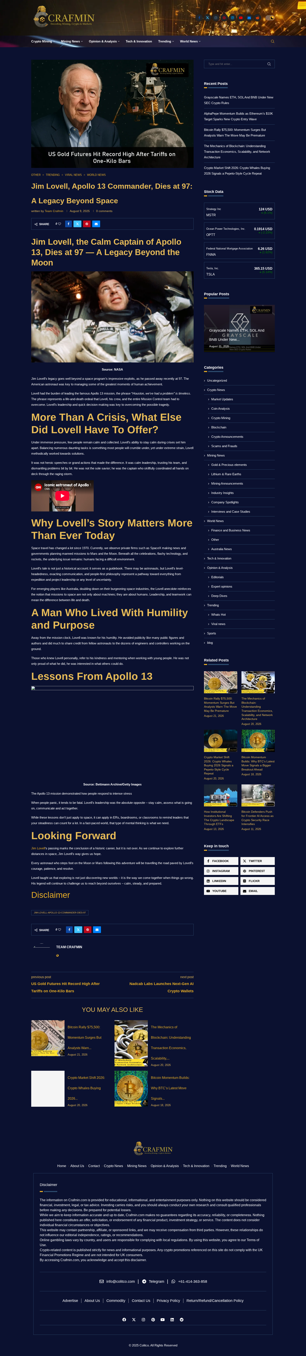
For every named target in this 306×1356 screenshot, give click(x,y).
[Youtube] (241, 17)
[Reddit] (257, 17)
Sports (211, 633)
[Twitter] (207, 17)
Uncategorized (217, 380)
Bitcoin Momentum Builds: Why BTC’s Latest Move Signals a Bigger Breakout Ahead (258, 763)
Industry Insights (222, 493)
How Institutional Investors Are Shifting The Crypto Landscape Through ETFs (219, 818)
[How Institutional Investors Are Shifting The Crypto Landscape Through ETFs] (220, 795)
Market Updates (222, 399)
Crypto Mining (41, 41)
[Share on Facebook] (68, 224)
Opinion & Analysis (103, 41)
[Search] (273, 41)
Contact (94, 1166)
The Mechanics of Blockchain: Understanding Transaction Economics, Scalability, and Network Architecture (237, 151)
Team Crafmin (54, 211)
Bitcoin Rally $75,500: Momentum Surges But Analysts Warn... (84, 1037)
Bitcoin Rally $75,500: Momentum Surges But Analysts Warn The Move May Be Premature (220, 704)
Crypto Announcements (227, 436)
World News (189, 41)
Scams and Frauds (224, 446)
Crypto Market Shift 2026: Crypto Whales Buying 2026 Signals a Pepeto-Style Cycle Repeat (218, 765)
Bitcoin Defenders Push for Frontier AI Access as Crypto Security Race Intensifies (257, 818)
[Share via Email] (96, 224)
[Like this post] (59, 224)
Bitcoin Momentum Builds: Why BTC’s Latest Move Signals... (170, 1088)
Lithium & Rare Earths (226, 474)
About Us (77, 1166)
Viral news (218, 624)
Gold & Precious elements (229, 464)
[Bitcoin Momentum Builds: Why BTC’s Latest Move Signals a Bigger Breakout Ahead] (131, 1089)
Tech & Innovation (139, 41)
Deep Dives (219, 596)
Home (61, 1166)
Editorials (217, 577)
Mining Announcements (227, 483)
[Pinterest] (224, 17)
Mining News (70, 41)
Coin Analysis (220, 408)
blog (210, 642)
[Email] (249, 17)
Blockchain (218, 427)
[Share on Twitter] (77, 224)
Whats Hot (218, 614)
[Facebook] (199, 17)
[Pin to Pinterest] (87, 224)
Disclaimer (50, 894)
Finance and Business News (230, 530)
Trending (164, 41)
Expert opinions (221, 586)
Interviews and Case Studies (230, 511)
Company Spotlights (225, 502)
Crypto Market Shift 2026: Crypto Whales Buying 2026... (86, 1088)
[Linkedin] (232, 17)
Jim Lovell (38, 848)
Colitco (144, 1345)
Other (215, 539)
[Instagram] (216, 17)
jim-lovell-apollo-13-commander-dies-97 (60, 912)
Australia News (221, 549)
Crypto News (216, 390)
